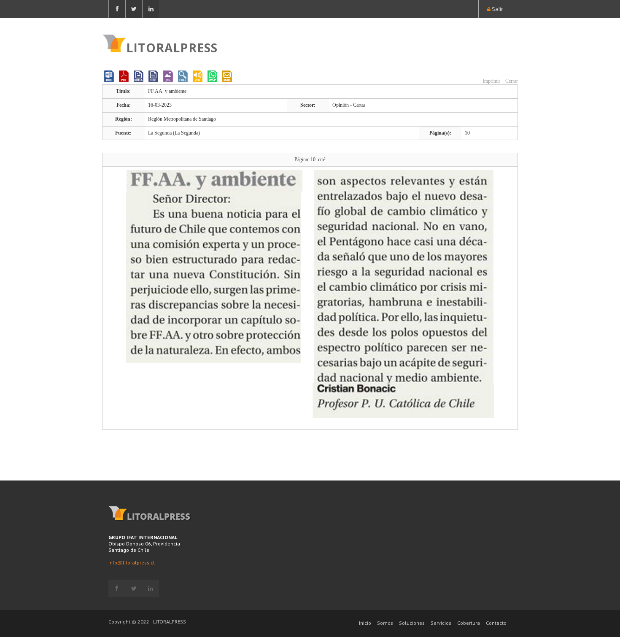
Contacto (496, 623)
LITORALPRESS (172, 47)
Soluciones (412, 623)
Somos (385, 623)
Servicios (441, 623)
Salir (497, 9)
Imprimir (490, 81)
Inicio (365, 623)
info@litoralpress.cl (131, 562)
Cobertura (468, 623)
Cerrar (511, 81)
